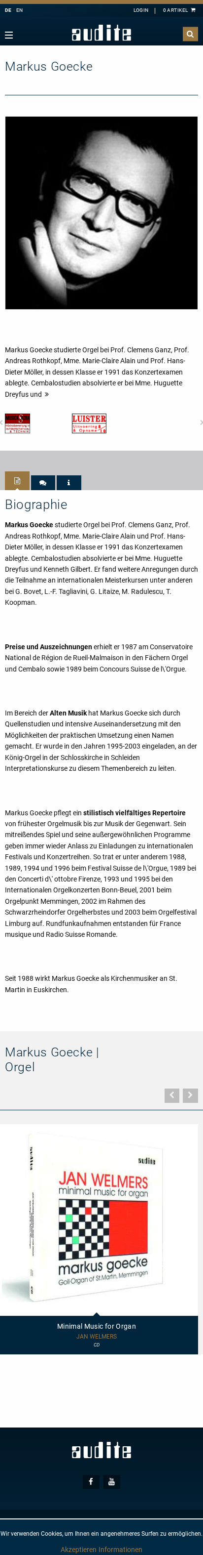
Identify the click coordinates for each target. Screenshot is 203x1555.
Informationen (120, 1550)
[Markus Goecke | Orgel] (101, 212)
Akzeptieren (79, 1550)
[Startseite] (101, 33)
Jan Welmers (96, 1337)
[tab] (17, 480)
